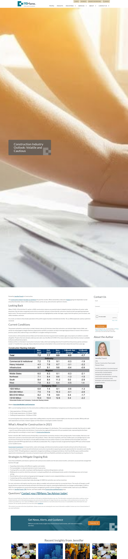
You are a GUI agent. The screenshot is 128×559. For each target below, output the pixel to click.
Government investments (15, 447)
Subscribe (93, 523)
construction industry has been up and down (23, 299)
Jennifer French (18, 296)
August (68, 299)
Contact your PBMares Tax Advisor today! (44, 493)
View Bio (99, 386)
